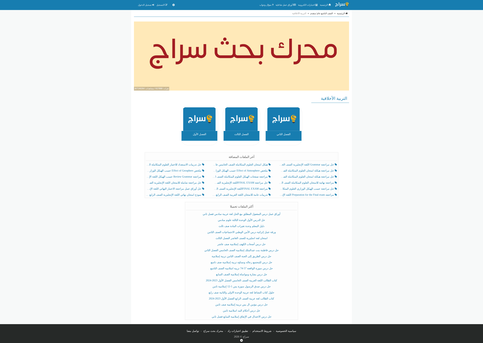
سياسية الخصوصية (286, 331)
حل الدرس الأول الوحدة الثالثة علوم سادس (241, 220)
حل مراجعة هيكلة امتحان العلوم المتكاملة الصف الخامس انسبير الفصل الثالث (307, 170)
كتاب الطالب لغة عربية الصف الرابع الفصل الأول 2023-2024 (241, 298)
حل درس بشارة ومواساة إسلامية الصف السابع (241, 274)
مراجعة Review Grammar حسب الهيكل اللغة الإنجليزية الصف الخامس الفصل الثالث (174, 176)
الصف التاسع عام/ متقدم (321, 13)
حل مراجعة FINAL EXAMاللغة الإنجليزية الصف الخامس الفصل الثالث (240, 182)
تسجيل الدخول (145, 5)
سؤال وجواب (265, 5)
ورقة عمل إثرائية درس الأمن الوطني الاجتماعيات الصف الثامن (241, 232)
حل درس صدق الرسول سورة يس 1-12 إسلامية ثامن (241, 286)
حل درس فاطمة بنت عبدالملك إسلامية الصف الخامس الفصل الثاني (241, 250)
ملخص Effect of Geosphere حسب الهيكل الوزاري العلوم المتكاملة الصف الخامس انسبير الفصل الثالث (174, 170)
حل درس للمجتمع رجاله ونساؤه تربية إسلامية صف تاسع (241, 262)
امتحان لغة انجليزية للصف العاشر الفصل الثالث (242, 238)
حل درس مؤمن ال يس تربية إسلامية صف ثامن (241, 304)
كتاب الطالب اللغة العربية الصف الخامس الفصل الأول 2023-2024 (241, 280)
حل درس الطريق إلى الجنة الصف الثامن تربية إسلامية (241, 256)
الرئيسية (324, 5)
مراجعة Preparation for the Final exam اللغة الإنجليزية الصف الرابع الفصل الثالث (307, 194)
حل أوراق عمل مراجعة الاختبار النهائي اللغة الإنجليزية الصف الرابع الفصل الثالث (174, 188)
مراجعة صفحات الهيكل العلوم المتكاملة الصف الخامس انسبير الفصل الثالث (240, 176)
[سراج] (342, 5)
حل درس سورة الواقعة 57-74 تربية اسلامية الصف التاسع (241, 268)
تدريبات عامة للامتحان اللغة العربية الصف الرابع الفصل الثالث (240, 194)
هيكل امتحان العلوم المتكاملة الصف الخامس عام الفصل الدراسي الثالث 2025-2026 (240, 164)
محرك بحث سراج (213, 331)
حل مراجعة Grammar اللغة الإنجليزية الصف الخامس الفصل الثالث (307, 164)
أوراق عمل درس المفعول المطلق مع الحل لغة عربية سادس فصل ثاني (241, 214)
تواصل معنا (193, 331)
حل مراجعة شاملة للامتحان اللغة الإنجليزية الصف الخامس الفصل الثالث (174, 182)
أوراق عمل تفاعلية (284, 5)
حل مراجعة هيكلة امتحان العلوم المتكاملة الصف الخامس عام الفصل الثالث (307, 176)
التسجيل (160, 5)
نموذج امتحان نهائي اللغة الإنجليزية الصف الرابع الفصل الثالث (174, 194)
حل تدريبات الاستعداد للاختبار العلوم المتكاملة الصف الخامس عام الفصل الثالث (174, 164)
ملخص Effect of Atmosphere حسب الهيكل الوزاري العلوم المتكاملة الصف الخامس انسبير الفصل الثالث (240, 170)
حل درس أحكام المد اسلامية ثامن (241, 310)
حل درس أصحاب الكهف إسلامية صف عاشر (241, 244)
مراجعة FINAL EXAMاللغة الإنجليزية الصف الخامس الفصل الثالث (240, 188)
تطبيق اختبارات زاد (238, 331)
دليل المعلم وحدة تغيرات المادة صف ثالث (241, 226)
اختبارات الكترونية (306, 5)
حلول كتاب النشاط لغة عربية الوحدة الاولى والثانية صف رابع (241, 292)
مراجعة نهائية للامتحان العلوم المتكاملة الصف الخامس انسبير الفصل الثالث (307, 182)
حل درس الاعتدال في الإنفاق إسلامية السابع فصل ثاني (241, 316)
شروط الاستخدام (261, 331)
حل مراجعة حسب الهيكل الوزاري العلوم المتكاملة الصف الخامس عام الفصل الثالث (307, 188)
